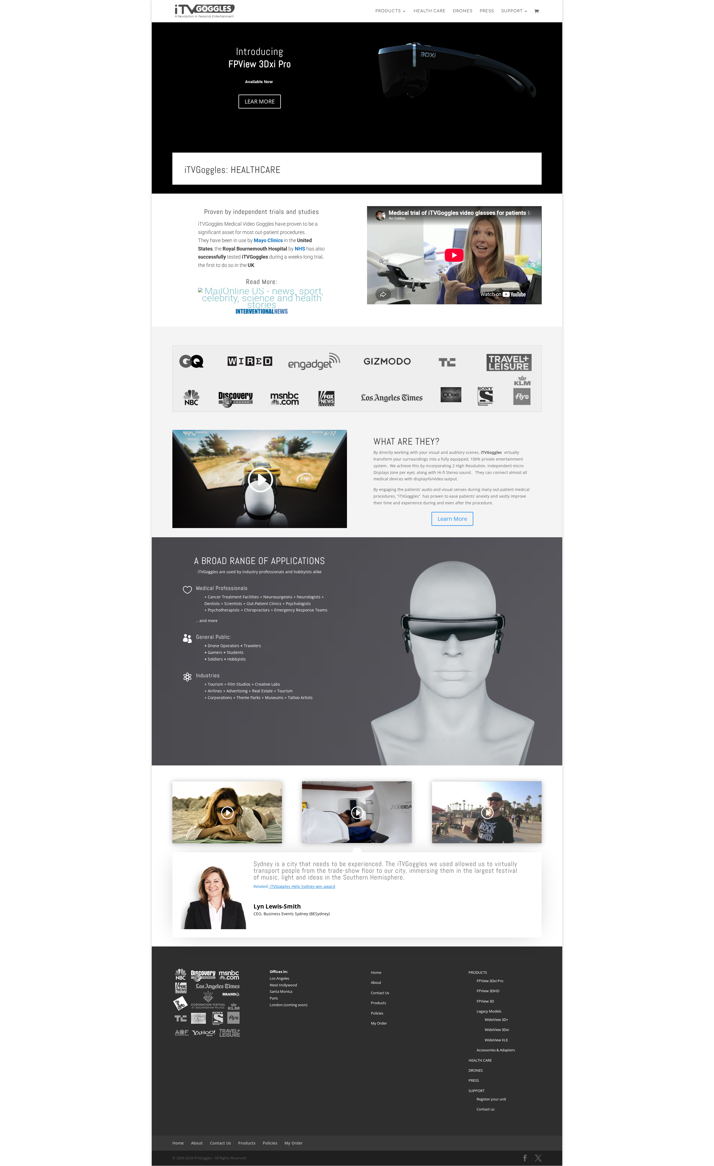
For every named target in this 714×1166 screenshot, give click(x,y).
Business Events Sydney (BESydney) (297, 913)
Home (376, 972)
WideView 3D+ (496, 1019)
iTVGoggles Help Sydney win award (302, 886)
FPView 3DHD (488, 990)
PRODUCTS (388, 11)
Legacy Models (489, 1011)
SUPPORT (512, 11)
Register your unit (491, 1099)
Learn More (452, 518)
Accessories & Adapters (496, 1049)
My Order (379, 1023)
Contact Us (380, 992)
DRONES (462, 11)
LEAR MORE (260, 101)
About (376, 982)
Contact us (486, 1109)
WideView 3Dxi (497, 1029)
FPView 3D (485, 1001)
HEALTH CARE (430, 11)
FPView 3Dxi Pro (490, 980)
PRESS (487, 11)
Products (378, 1002)
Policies (377, 1013)
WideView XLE (496, 1039)
